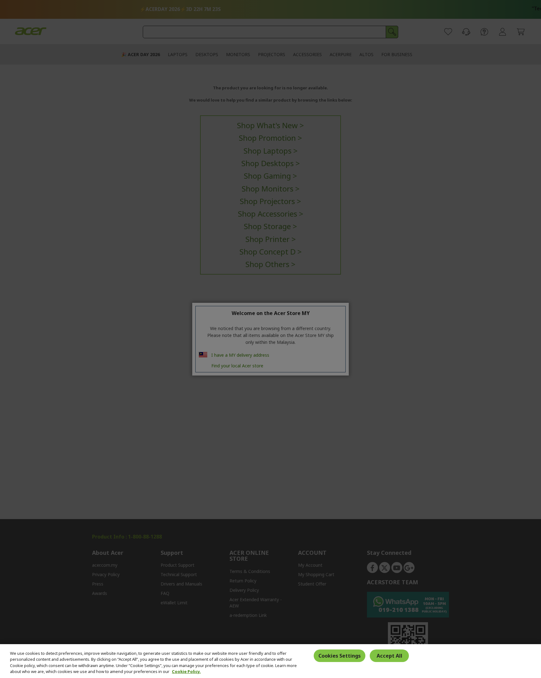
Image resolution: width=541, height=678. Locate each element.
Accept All (389, 655)
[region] (270, 661)
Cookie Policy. (186, 671)
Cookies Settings (339, 655)
